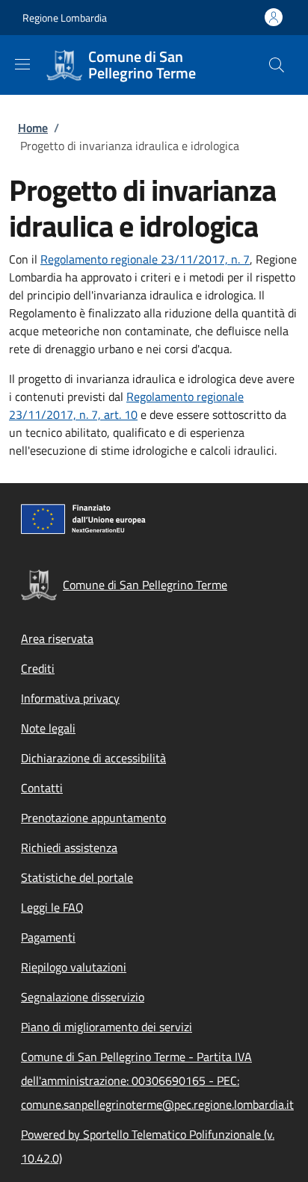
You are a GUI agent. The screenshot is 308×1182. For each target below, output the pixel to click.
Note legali (48, 728)
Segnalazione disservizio (82, 997)
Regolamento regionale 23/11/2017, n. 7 (145, 259)
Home (33, 128)
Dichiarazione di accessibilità (93, 758)
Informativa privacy (70, 698)
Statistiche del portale (77, 877)
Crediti (38, 668)
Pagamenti (48, 937)
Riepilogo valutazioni (73, 967)
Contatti (42, 788)
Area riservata (57, 638)
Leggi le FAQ (52, 907)
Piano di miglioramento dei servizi (106, 1027)
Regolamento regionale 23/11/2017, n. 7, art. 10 (126, 405)
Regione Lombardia (64, 17)
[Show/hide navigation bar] (22, 64)
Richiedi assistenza (69, 847)
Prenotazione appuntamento (93, 818)
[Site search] (277, 65)
